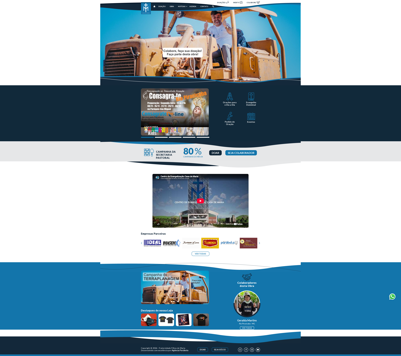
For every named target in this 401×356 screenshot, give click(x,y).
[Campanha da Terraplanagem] (200, 44)
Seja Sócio (220, 349)
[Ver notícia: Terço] (149, 320)
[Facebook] (246, 350)
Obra (172, 6)
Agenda (192, 6)
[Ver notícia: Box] (201, 320)
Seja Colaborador (241, 152)
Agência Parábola (180, 350)
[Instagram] (252, 350)
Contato (204, 6)
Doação (162, 6)
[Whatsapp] (240, 350)
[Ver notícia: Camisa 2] (184, 320)
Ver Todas (200, 254)
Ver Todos (247, 328)
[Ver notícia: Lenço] (166, 320)
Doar (215, 152)
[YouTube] (258, 350)
